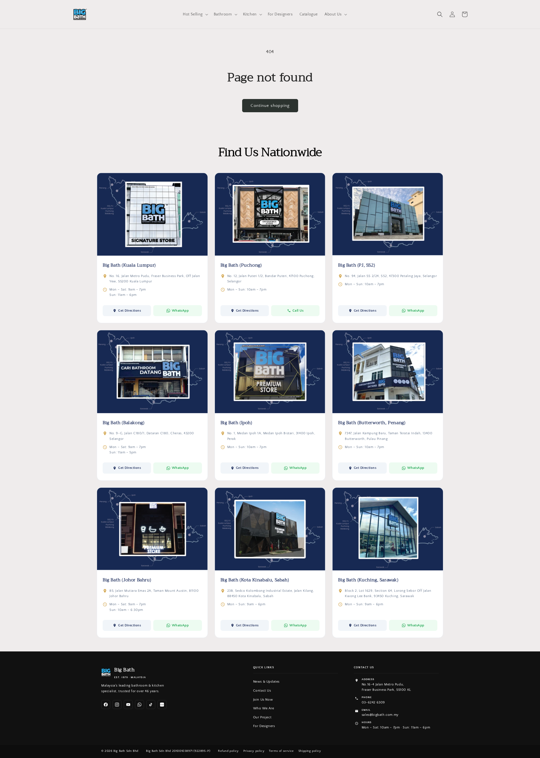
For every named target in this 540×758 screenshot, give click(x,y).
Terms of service (281, 751)
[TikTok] (150, 704)
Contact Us (262, 690)
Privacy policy (253, 751)
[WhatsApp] (139, 704)
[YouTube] (128, 704)
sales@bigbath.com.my (380, 715)
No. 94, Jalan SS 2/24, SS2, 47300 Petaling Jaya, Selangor (391, 276)
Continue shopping (270, 105)
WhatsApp (180, 310)
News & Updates (266, 681)
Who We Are (263, 708)
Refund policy (228, 751)
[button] (194, 14)
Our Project (262, 717)
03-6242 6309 (373, 702)
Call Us (297, 310)
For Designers (264, 726)
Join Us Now (263, 699)
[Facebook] (105, 704)
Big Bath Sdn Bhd (125, 751)
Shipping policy (309, 751)
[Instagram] (117, 704)
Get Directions (129, 310)
